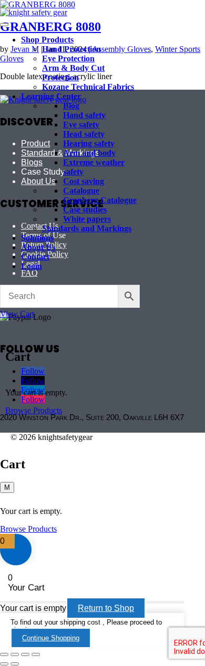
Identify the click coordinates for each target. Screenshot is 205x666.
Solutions (37, 237)
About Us (38, 247)
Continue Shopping (50, 638)
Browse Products (33, 410)
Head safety (84, 134)
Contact (35, 256)
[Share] (25, 654)
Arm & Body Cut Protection (73, 72)
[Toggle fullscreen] (15, 654)
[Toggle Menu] (4, 24)
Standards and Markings (86, 228)
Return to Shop (106, 608)
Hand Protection (71, 49)
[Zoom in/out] (4, 654)
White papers (87, 218)
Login (31, 266)
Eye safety (81, 124)
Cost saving (83, 181)
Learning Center (51, 96)
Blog (71, 105)
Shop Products (47, 39)
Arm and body (89, 152)
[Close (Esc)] (36, 654)
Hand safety (84, 115)
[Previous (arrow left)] (4, 663)
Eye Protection (68, 58)
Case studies (85, 209)
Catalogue (81, 190)
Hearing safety (89, 143)
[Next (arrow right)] (15, 663)
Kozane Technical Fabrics (88, 86)
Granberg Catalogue (100, 200)
